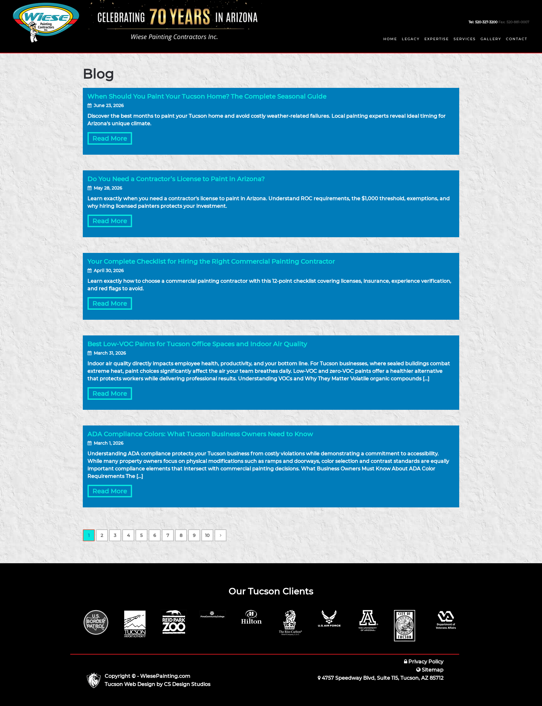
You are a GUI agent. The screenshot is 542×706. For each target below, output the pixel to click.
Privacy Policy (425, 662)
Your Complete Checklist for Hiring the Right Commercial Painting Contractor (211, 261)
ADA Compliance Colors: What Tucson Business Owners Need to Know (200, 434)
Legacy (411, 39)
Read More (110, 138)
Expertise (436, 39)
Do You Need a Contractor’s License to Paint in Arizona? (176, 179)
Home (390, 39)
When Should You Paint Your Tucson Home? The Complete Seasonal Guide (207, 96)
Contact (516, 39)
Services (465, 39)
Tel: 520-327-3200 (483, 22)
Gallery (491, 39)
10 (207, 535)
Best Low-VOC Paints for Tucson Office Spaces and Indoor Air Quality (197, 344)
